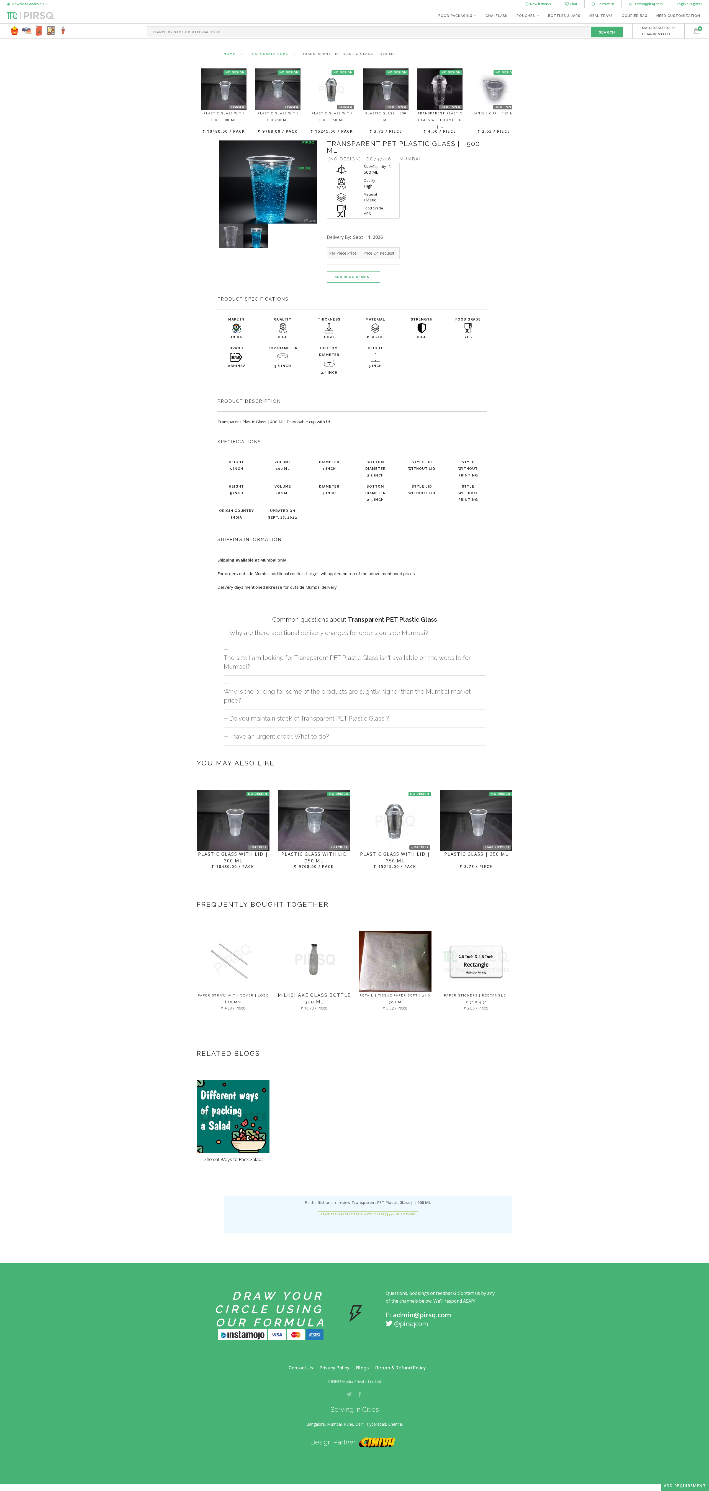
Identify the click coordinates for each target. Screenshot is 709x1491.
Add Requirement (354, 277)
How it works (539, 4)
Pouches (526, 16)
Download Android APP (29, 4)
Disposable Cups (269, 54)
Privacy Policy (335, 1367)
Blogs (362, 1367)
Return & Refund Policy (400, 1367)
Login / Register (689, 4)
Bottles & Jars (564, 16)
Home (229, 54)
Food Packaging (455, 16)
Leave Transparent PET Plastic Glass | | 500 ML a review (368, 1214)
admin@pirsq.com (648, 4)
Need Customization (678, 16)
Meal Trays (601, 16)
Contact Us (605, 4)
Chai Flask (496, 16)
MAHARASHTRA (656, 31)
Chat (573, 4)
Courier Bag (635, 16)
